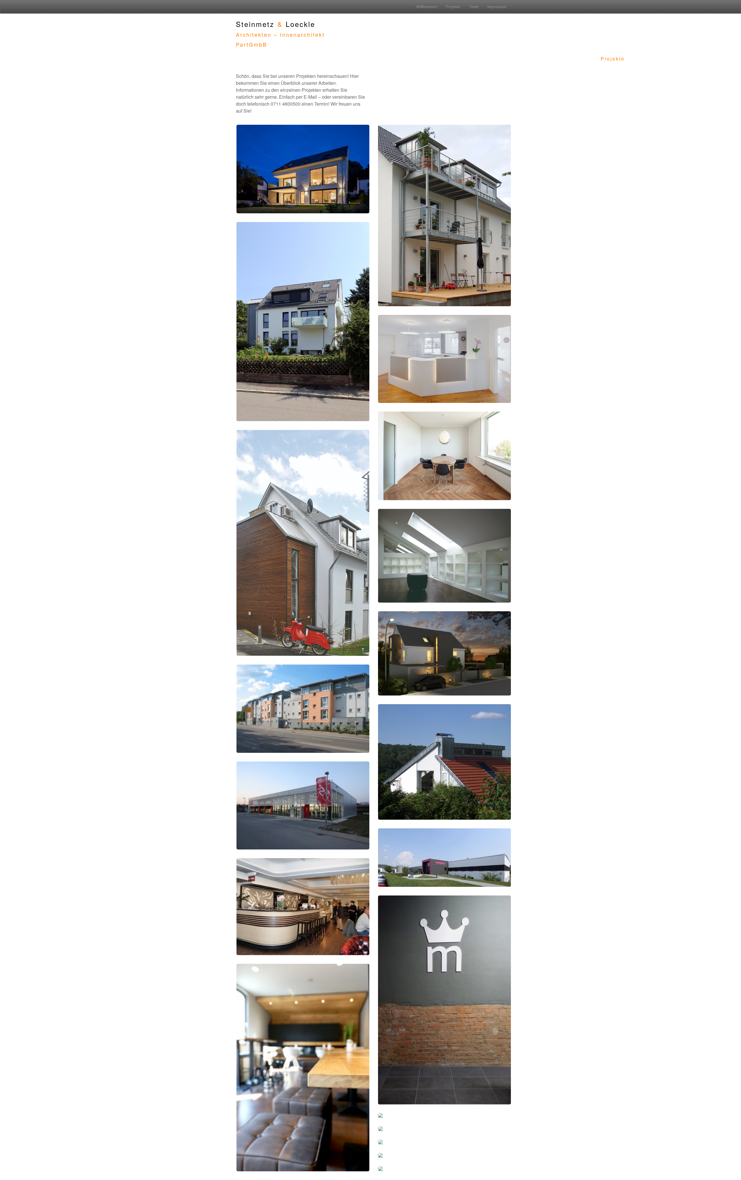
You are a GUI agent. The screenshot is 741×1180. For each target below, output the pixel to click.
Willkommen (426, 6)
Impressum (497, 6)
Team (474, 6)
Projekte (453, 6)
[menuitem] (427, 6)
